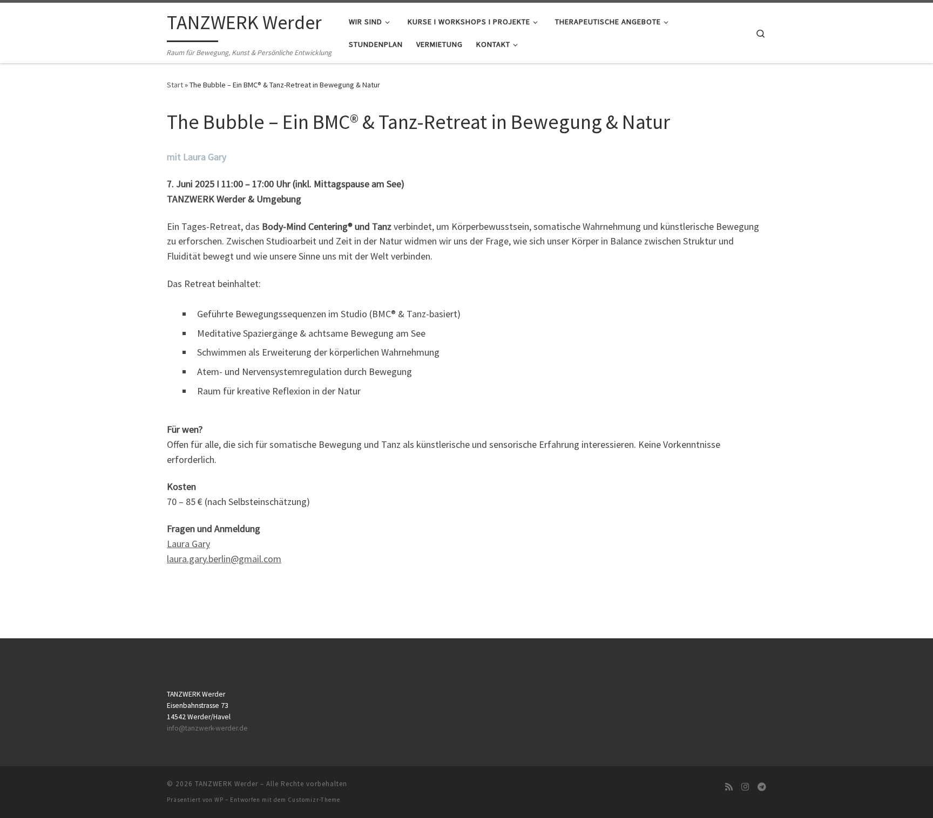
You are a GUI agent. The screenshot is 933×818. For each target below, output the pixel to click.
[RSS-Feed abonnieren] (729, 787)
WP (219, 799)
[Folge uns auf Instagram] (745, 787)
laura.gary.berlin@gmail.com (224, 559)
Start (175, 85)
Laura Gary (188, 543)
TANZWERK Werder (226, 783)
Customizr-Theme (314, 799)
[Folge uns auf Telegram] (762, 787)
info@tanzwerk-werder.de (207, 728)
